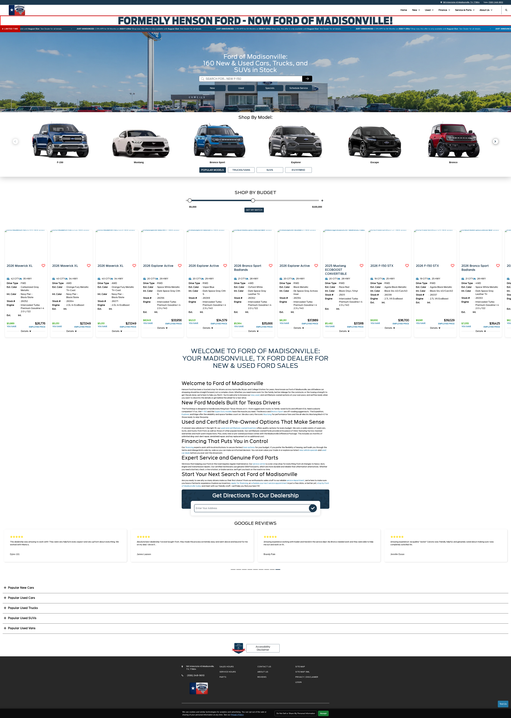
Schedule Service (298, 88)
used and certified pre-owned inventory (238, 428)
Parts (223, 677)
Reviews (262, 677)
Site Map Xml (302, 672)
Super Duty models (223, 411)
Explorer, (185, 414)
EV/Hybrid (298, 170)
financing (189, 447)
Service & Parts (463, 10)
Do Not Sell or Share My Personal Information (296, 713)
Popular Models (212, 170)
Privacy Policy (237, 715)
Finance (443, 10)
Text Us (503, 704)
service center (259, 464)
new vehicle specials (308, 450)
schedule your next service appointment (269, 483)
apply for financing (239, 483)
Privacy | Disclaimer (306, 677)
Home (404, 10)
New (415, 10)
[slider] (190, 200)
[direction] (313, 508)
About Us (485, 10)
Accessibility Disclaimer (263, 648)
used (257, 395)
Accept (323, 713)
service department (295, 480)
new (252, 395)
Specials (269, 88)
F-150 (204, 411)
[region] (255, 29)
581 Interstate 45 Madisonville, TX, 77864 (461, 2)
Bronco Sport (277, 411)
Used (428, 10)
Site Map (300, 667)
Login (298, 682)
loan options (249, 447)
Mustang (267, 414)
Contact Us (264, 667)
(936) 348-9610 (496, 2)
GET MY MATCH (254, 210)
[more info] (26, 246)
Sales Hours (227, 667)
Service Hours (228, 672)
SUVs (270, 170)
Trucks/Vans (241, 170)
